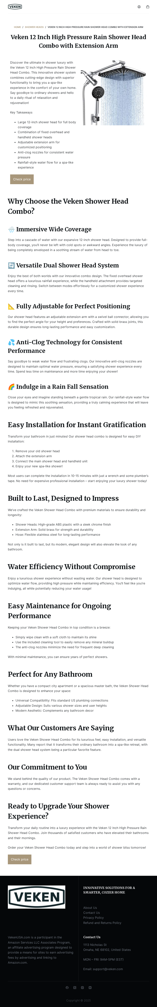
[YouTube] (90, 987)
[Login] (139, 6)
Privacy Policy (93, 918)
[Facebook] (67, 987)
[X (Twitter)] (74, 987)
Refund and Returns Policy (102, 923)
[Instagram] (82, 987)
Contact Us (91, 913)
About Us (90, 908)
